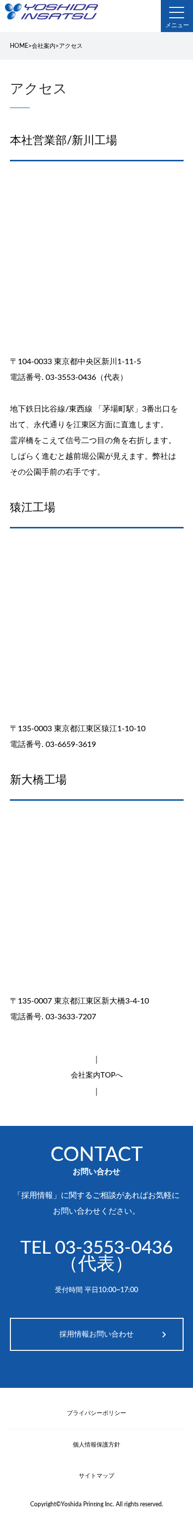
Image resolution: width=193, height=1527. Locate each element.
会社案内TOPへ (97, 1075)
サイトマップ (96, 1476)
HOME (19, 46)
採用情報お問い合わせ (96, 1334)
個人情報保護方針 (96, 1445)
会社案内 (43, 46)
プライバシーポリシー (96, 1413)
